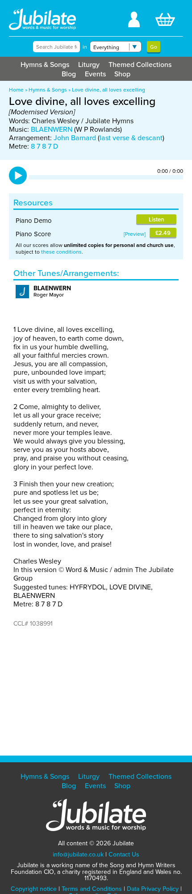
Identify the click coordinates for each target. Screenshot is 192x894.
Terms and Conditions (92, 888)
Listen (156, 219)
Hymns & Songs (45, 64)
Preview (134, 234)
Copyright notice (34, 888)
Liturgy (89, 64)
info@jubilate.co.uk (78, 854)
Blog (69, 74)
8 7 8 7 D (44, 146)
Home (16, 89)
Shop (122, 74)
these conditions (61, 251)
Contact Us (124, 854)
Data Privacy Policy (153, 888)
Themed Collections (140, 64)
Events (95, 74)
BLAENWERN (51, 129)
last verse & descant (131, 137)
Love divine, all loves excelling (108, 89)
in (85, 46)
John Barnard (75, 137)
